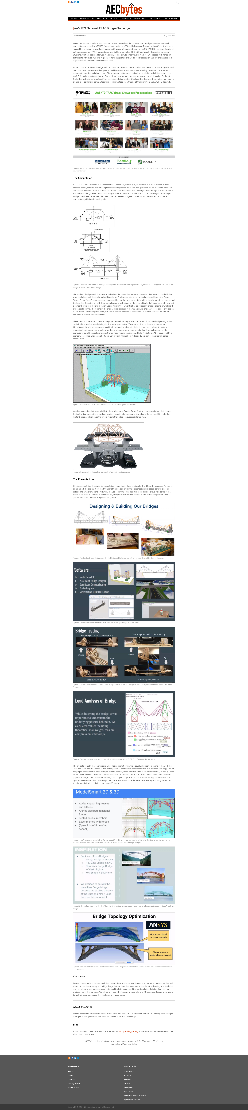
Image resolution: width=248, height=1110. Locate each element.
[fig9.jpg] (124, 837)
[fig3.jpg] (112, 402)
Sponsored (171, 18)
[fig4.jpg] (108, 469)
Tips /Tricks (155, 18)
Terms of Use (73, 1087)
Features (102, 18)
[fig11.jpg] (124, 964)
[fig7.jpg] (124, 682)
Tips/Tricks (128, 1091)
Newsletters (87, 18)
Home (74, 18)
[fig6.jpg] (124, 620)
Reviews (114, 18)
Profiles (126, 18)
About (70, 1075)
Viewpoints (140, 18)
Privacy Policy (74, 1083)
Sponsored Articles (132, 1099)
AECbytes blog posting (128, 1031)
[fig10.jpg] (124, 903)
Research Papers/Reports (135, 1095)
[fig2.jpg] (101, 282)
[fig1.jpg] (124, 165)
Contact (71, 1079)
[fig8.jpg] (124, 756)
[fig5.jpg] (124, 555)
